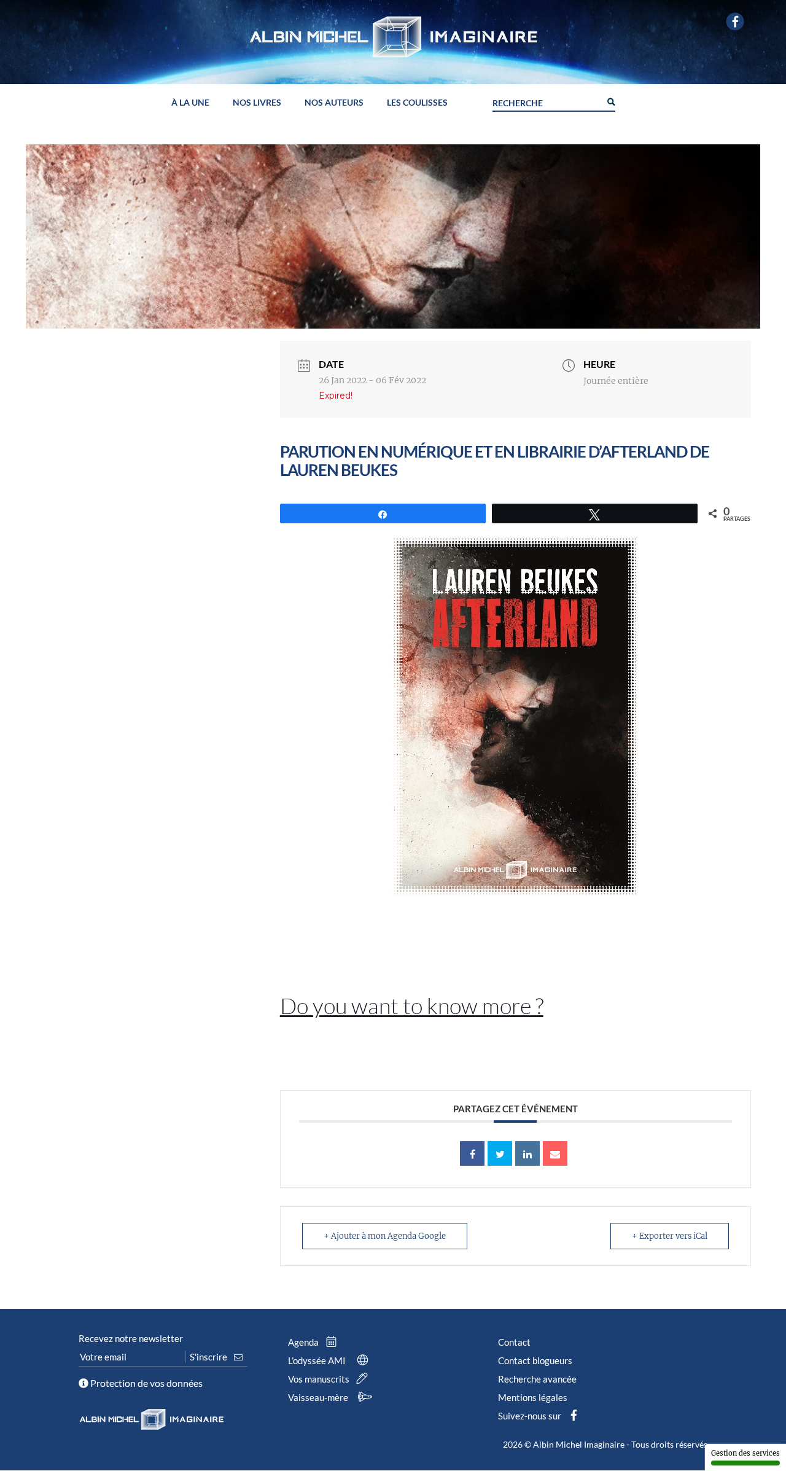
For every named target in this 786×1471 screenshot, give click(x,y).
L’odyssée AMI (318, 1360)
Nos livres (257, 102)
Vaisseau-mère (319, 1397)
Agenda (304, 1342)
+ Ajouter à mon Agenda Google (385, 1236)
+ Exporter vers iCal (669, 1236)
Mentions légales (532, 1397)
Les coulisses (417, 102)
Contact (514, 1342)
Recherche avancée (537, 1378)
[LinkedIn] (527, 1153)
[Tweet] (500, 1153)
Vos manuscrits (319, 1378)
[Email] (555, 1153)
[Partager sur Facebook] (472, 1153)
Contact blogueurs (535, 1360)
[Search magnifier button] (610, 101)
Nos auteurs (334, 102)
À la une (190, 102)
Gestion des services (745, 1453)
